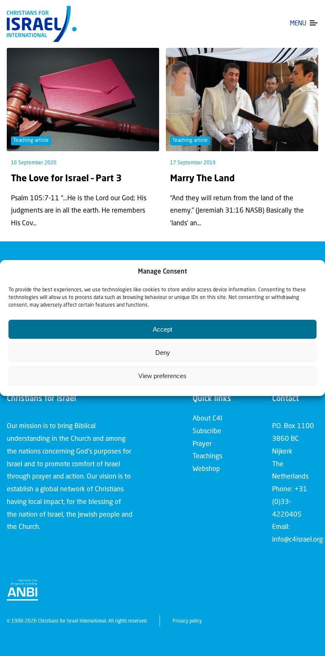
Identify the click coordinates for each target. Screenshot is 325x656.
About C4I (207, 418)
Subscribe (207, 431)
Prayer (202, 444)
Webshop (206, 469)
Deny (162, 352)
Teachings (207, 456)
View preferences (162, 375)
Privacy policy (187, 621)
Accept (162, 329)
